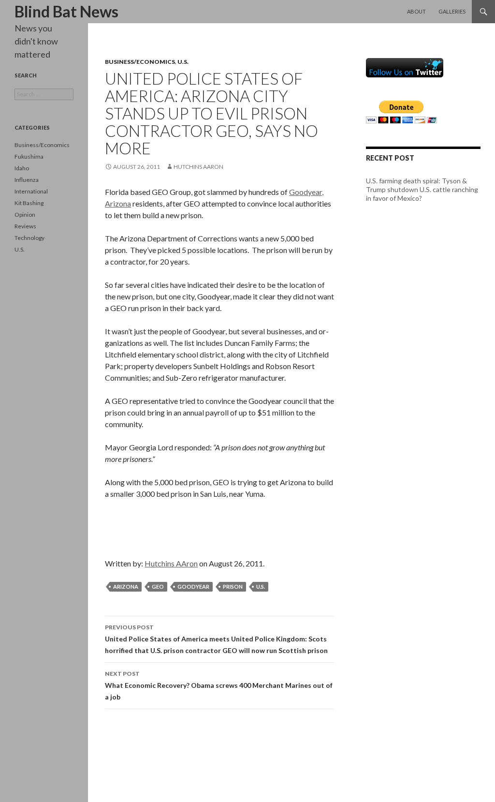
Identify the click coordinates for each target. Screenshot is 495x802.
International (31, 191)
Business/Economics (140, 61)
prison (233, 586)
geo (158, 586)
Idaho (22, 168)
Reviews (25, 226)
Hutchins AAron (198, 166)
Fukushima (29, 156)
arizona (125, 586)
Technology (29, 237)
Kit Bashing (29, 203)
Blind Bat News (66, 11)
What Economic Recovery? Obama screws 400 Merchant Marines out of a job (219, 685)
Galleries (452, 11)
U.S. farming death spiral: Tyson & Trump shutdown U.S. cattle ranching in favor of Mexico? (422, 189)
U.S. (183, 61)
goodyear (193, 586)
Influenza (27, 179)
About (416, 11)
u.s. (260, 586)
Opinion (25, 214)
